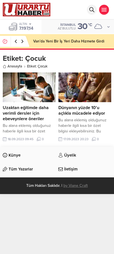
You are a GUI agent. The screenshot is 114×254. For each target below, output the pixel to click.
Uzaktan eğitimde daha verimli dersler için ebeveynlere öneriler (26, 113)
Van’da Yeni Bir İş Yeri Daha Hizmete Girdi (68, 41)
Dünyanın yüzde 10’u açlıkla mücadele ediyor (81, 110)
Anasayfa (14, 66)
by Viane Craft (75, 185)
